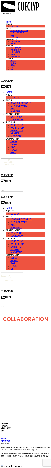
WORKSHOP (15, 50)
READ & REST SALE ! (19, 31)
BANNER (14, 54)
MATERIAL (15, 37)
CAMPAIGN (15, 41)
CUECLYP (14, 26)
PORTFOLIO (15, 48)
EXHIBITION (15, 52)
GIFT (12, 69)
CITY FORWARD (17, 33)
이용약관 (3, 438)
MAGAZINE (15, 56)
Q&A (12, 65)
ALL (12, 35)
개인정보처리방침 (5, 441)
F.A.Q (12, 67)
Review (13, 63)
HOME (8, 22)
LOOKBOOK (15, 44)
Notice (13, 61)
